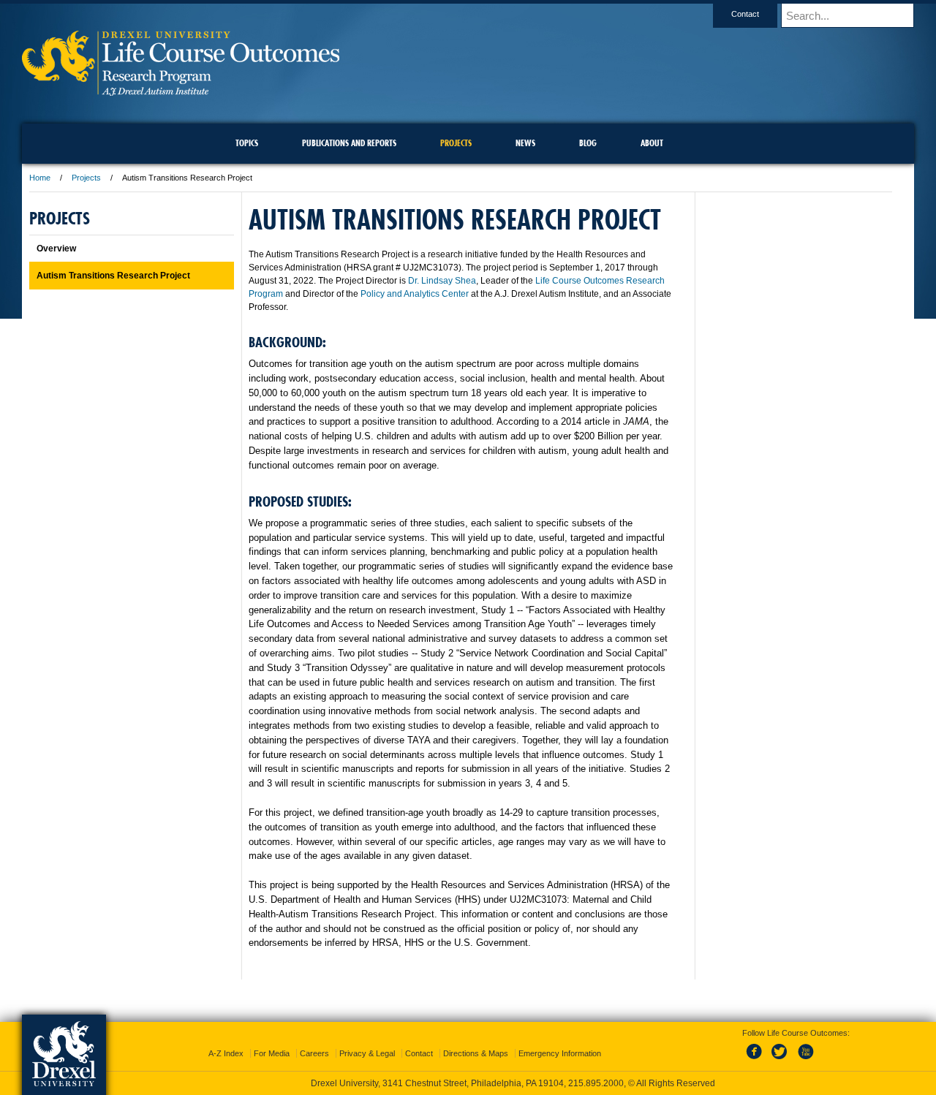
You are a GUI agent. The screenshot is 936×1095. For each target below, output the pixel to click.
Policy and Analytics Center (415, 294)
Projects (86, 177)
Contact (745, 14)
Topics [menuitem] (246, 142)
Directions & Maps (475, 1053)
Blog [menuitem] (588, 142)
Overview (56, 248)
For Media (272, 1053)
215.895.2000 (596, 1083)
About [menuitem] (652, 142)
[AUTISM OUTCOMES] (180, 91)
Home (39, 177)
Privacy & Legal (367, 1053)
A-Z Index (226, 1053)
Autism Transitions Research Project (113, 275)
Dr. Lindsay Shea (442, 281)
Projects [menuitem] (456, 142)
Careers (314, 1053)
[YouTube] (805, 1060)
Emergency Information (559, 1053)
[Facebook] (757, 1060)
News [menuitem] (525, 142)
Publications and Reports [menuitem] (349, 142)
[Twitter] (781, 1060)
